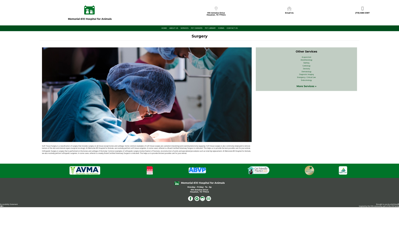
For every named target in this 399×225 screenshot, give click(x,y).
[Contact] (289, 8)
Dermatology (306, 72)
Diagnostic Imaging (306, 74)
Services (184, 28)
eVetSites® (394, 204)
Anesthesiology (306, 60)
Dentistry (306, 69)
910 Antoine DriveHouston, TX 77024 (216, 14)
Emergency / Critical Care (306, 77)
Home (164, 28)
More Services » (306, 86)
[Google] (197, 198)
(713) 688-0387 (362, 13)
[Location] (216, 8)
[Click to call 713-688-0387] (362, 8)
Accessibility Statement (9, 204)
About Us (173, 28)
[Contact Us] (208, 198)
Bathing (306, 63)
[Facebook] (190, 198)
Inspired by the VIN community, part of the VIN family (379, 206)
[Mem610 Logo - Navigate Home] (89, 10)
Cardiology (306, 66)
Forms (221, 28)
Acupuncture (306, 57)
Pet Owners (196, 28)
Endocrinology (306, 80)
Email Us (289, 13)
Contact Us (232, 28)
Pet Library (210, 28)
